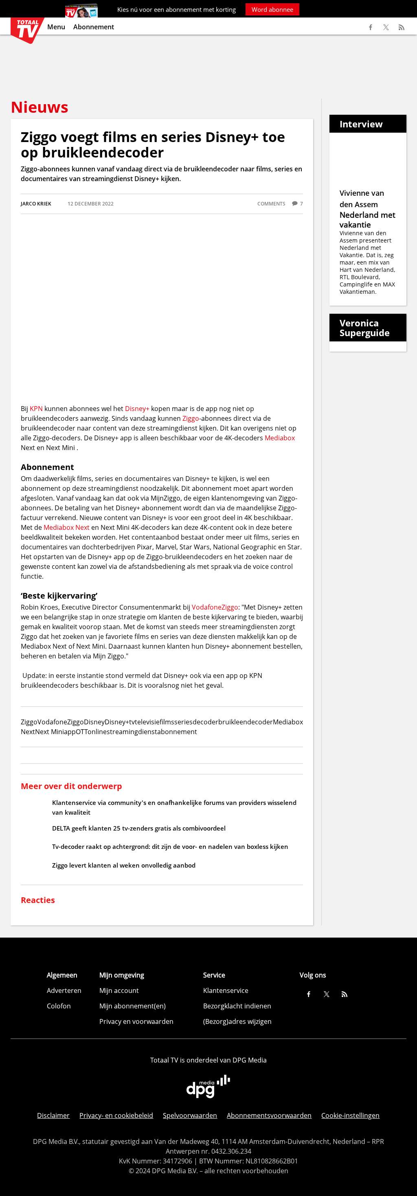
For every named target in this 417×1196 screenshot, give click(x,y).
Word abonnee (272, 9)
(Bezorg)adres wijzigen (237, 1021)
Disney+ (137, 408)
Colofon (59, 1005)
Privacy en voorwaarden (136, 1021)
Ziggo (190, 418)
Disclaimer (53, 1115)
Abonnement (93, 26)
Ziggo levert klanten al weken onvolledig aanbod (123, 865)
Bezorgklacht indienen (237, 1005)
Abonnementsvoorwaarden (269, 1115)
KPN (36, 408)
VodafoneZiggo (215, 607)
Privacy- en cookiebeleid (116, 1115)
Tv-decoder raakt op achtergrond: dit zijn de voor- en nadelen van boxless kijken (170, 846)
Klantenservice (225, 990)
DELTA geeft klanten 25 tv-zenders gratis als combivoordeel (139, 828)
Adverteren (64, 990)
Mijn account (119, 990)
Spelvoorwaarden (190, 1115)
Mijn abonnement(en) (132, 1005)
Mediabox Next (67, 527)
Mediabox (280, 437)
